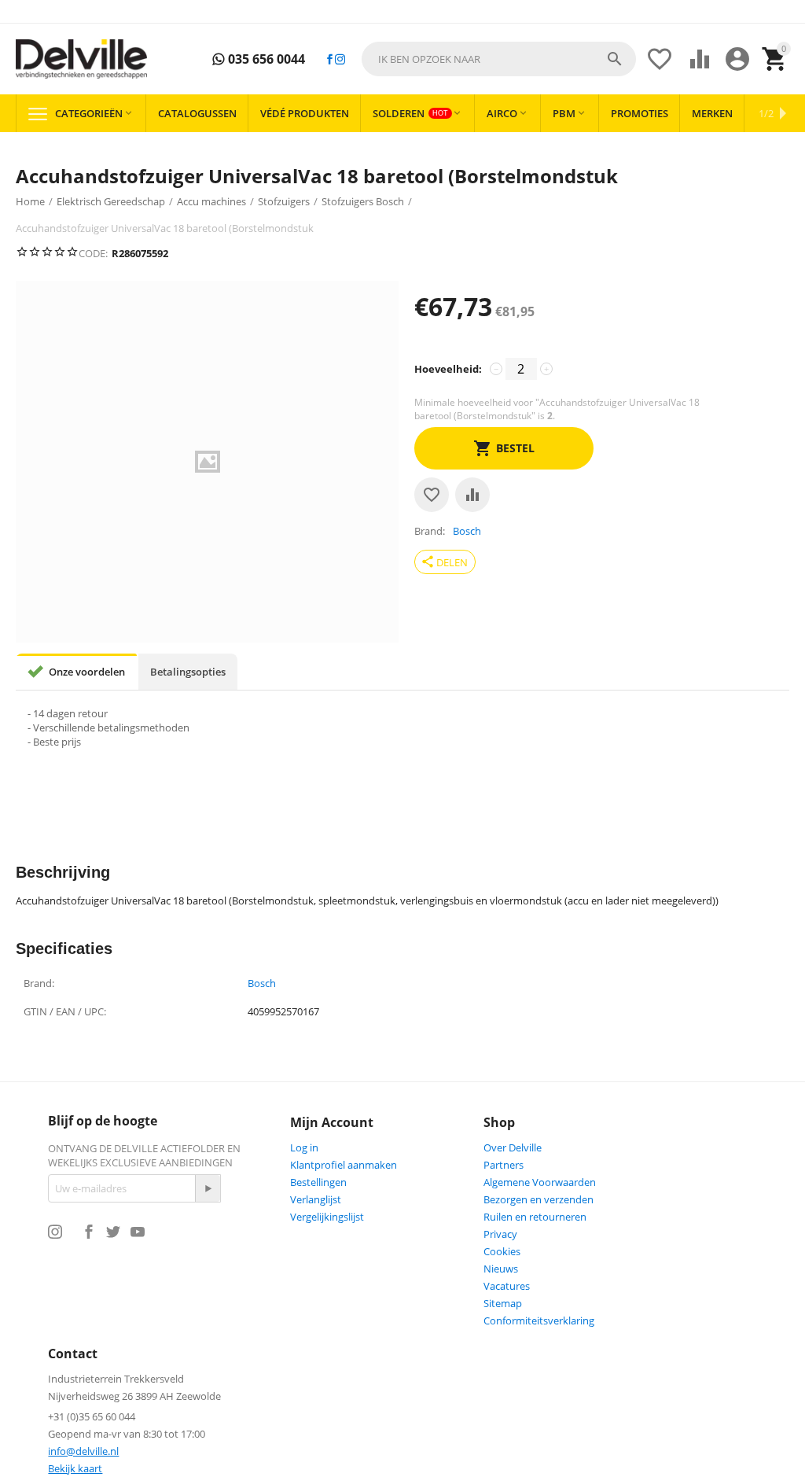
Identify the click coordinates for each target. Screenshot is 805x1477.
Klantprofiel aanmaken (343, 1165)
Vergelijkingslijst (327, 1217)
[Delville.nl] (81, 59)
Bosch (262, 984)
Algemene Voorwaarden (539, 1182)
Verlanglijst (315, 1199)
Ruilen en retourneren (534, 1217)
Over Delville (512, 1147)
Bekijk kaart (75, 1468)
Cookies (501, 1251)
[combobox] (499, 59)
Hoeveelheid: (448, 369)
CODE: (93, 253)
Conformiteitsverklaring (538, 1320)
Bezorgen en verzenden (538, 1199)
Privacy (500, 1234)
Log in (304, 1147)
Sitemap (502, 1303)
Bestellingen (318, 1182)
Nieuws (500, 1269)
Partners (503, 1165)
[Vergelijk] (472, 494)
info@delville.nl (83, 1451)
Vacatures (506, 1286)
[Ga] (207, 1188)
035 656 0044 (265, 59)
